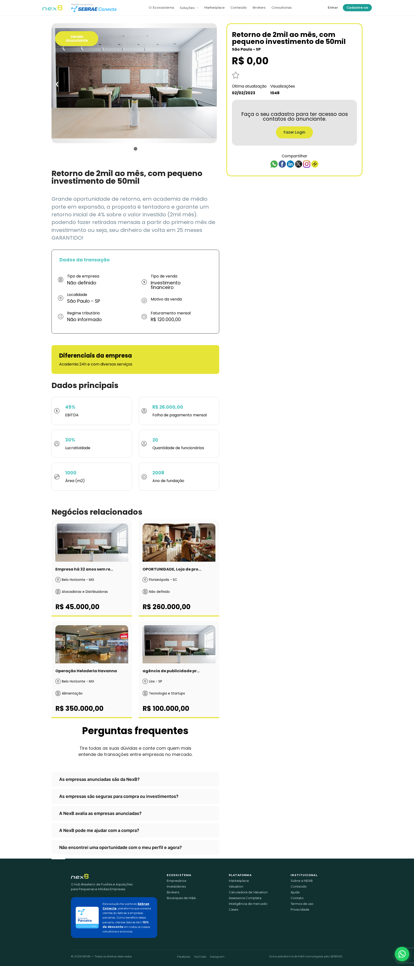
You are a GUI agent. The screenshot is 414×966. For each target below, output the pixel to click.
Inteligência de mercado (248, 903)
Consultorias (281, 7)
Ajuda (295, 892)
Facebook (183, 956)
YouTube (200, 956)
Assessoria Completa (245, 898)
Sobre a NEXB (302, 880)
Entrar (333, 7)
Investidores (176, 886)
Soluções (187, 8)
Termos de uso (302, 903)
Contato (297, 898)
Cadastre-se (357, 7)
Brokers (259, 7)
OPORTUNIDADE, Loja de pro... (172, 569)
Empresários (176, 880)
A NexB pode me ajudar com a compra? (99, 830)
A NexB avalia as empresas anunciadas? (100, 813)
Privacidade (300, 909)
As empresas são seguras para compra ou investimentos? (118, 796)
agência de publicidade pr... (171, 671)
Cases (233, 909)
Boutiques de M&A (181, 898)
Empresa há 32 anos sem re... (84, 569)
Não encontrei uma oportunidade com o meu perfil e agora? (120, 847)
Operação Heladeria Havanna (86, 671)
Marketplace (214, 7)
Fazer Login (294, 132)
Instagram (217, 956)
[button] (402, 954)
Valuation (236, 886)
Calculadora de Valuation (248, 892)
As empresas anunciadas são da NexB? (99, 779)
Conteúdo (238, 7)
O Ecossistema (161, 7)
